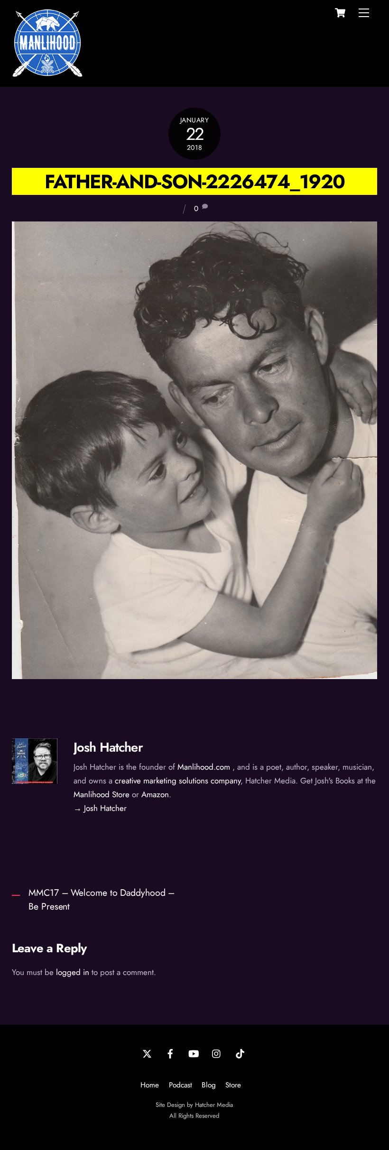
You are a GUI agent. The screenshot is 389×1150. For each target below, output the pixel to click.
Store (233, 1085)
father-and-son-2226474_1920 (195, 181)
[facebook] (170, 1053)
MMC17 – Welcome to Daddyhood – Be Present (101, 899)
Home (149, 1085)
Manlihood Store (102, 794)
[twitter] (147, 1053)
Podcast (180, 1085)
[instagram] (216, 1053)
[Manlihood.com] (47, 74)
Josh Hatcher (108, 747)
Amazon (155, 794)
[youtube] (193, 1053)
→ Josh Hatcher (100, 808)
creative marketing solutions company (178, 780)
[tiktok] (240, 1053)
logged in (72, 972)
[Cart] (340, 12)
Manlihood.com (203, 767)
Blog (209, 1085)
